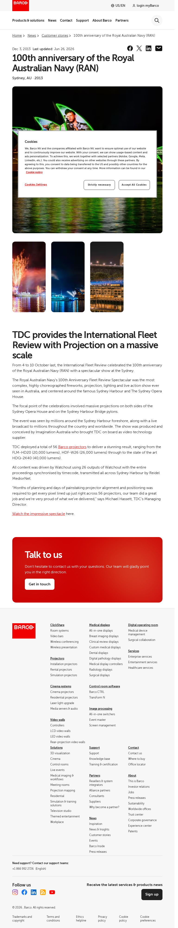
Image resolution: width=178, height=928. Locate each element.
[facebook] (130, 48)
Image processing (100, 708)
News (52, 20)
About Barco (102, 20)
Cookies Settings (36, 184)
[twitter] (139, 48)
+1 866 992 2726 (29, 868)
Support (82, 20)
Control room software (104, 686)
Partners (121, 20)
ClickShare (57, 625)
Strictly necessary (99, 185)
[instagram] (15, 892)
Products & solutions (28, 20)
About (132, 775)
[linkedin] (148, 48)
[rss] (43, 892)
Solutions (56, 747)
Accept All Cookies (134, 185)
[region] (87, 164)
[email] (158, 48)
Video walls (57, 719)
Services (133, 651)
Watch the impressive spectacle (38, 514)
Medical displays (99, 625)
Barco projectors (72, 447)
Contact (66, 20)
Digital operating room (143, 625)
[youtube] (52, 892)
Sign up (152, 894)
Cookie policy (34, 172)
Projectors (57, 658)
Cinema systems (60, 686)
